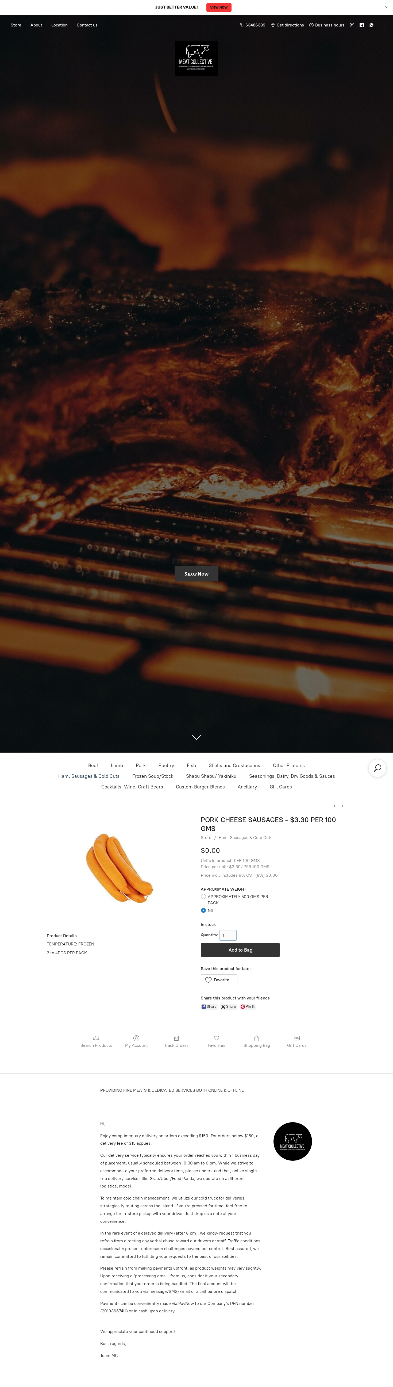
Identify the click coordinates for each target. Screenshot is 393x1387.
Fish (191, 765)
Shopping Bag (257, 1045)
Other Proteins (289, 765)
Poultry (166, 765)
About (36, 25)
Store (16, 25)
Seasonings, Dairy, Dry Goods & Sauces (292, 776)
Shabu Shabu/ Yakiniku (211, 776)
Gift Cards (281, 787)
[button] (219, 979)
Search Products (96, 1045)
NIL (211, 910)
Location (59, 25)
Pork (141, 765)
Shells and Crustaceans (234, 765)
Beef (93, 765)
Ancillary (247, 787)
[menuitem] (334, 806)
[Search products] (377, 768)
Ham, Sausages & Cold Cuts (89, 776)
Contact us (87, 25)
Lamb (117, 765)
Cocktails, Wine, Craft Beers (132, 787)
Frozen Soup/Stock (152, 776)
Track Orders (176, 1045)
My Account (136, 1045)
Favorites (216, 1045)
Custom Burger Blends (200, 787)
